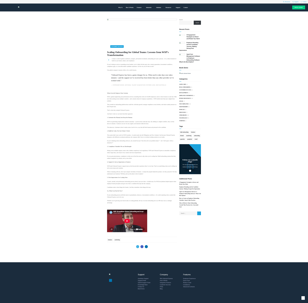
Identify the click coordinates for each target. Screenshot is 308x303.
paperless (182, 139)
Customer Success (117, 46)
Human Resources (185, 98)
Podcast (182, 109)
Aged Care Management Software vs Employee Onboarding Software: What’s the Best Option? (189, 58)
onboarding (197, 135)
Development (183, 92)
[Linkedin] (110, 280)
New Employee (184, 104)
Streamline (183, 115)
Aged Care (182, 84)
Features (139, 7)
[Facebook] (141, 246)
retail (196, 139)
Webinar (182, 120)
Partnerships (183, 106)
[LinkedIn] (146, 246)
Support (178, 7)
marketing (117, 239)
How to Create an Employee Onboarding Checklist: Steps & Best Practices (189, 199)
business (110, 239)
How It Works (130, 7)
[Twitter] (137, 246)
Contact (185, 7)
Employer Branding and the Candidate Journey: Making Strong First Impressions (188, 46)
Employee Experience (186, 95)
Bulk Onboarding (184, 87)
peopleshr (189, 139)
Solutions (158, 7)
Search (181, 19)
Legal (181, 101)
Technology (183, 118)
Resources (168, 7)
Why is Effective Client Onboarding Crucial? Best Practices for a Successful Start (188, 204)
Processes (182, 112)
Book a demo (299, 7)
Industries (149, 7)
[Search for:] (190, 213)
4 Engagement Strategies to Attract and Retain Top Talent (193, 36)
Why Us (120, 7)
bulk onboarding (184, 132)
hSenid (182, 135)
